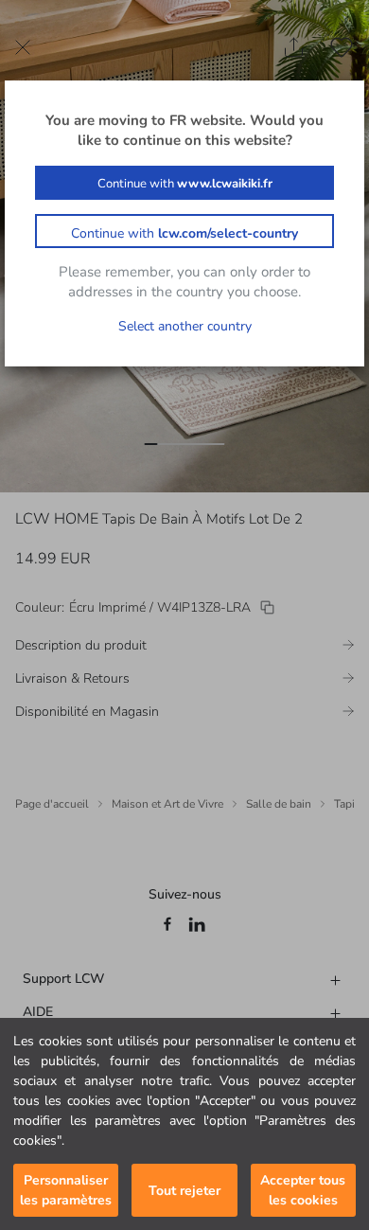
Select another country (185, 326)
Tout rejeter (184, 1191)
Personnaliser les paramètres (66, 1190)
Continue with (184, 183)
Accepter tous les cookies (302, 1190)
